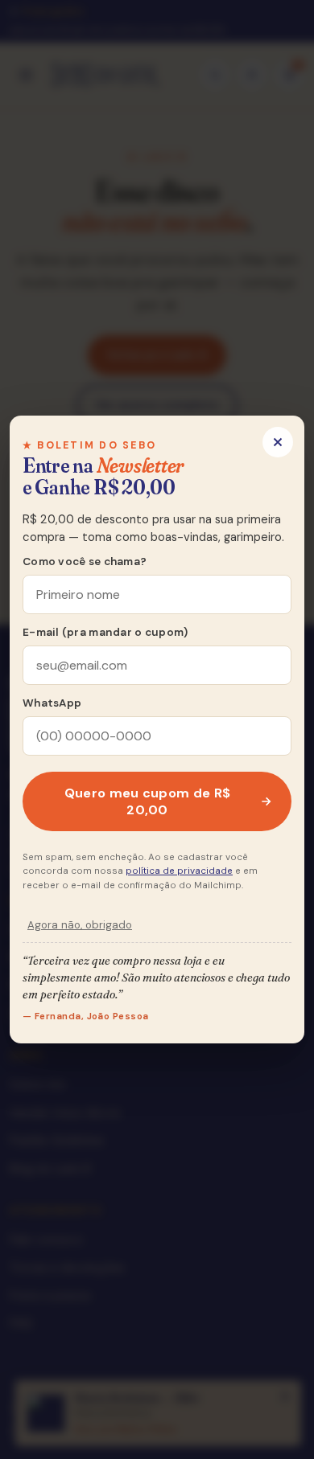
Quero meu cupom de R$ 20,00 (147, 801)
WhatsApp (52, 703)
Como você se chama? (85, 561)
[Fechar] (277, 442)
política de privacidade (179, 871)
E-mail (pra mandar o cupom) (105, 632)
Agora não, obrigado (79, 925)
